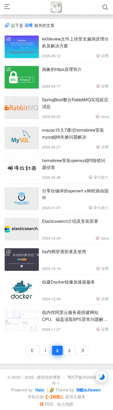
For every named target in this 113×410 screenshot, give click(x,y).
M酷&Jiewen (88, 390)
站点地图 (65, 404)
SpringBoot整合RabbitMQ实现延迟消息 (75, 102)
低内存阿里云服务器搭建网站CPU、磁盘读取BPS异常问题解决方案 (75, 316)
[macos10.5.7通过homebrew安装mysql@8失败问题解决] (21, 138)
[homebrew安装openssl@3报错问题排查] (21, 168)
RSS (48, 404)
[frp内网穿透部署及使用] (21, 259)
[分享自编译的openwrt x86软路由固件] (21, 198)
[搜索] (105, 7)
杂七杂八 (101, 177)
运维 (105, 55)
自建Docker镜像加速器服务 (68, 282)
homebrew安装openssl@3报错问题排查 (73, 163)
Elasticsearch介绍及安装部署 (70, 221)
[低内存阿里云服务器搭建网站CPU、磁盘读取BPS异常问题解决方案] (21, 320)
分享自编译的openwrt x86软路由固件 (75, 194)
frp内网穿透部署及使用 (64, 251)
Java (105, 116)
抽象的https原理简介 (62, 69)
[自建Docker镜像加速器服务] (21, 289)
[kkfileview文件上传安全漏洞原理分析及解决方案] (21, 46)
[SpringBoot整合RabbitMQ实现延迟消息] (21, 107)
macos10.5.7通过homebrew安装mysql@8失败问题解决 (73, 133)
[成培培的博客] (56, 7)
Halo (39, 390)
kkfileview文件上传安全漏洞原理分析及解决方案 (75, 42)
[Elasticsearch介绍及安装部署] (21, 229)
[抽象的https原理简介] (21, 77)
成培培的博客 (48, 377)
